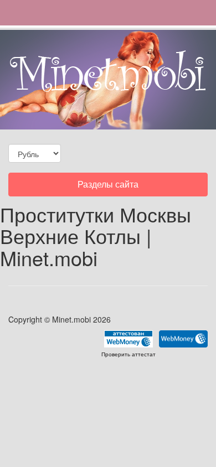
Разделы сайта (107, 186)
